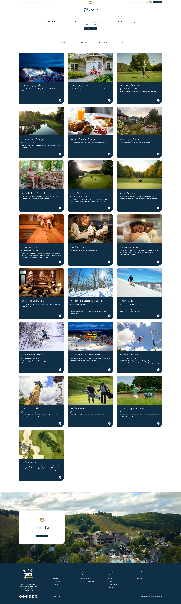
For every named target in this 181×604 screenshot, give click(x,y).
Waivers (110, 575)
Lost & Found (111, 587)
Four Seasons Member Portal (87, 581)
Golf (25, 2)
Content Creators (56, 578)
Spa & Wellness (33, 2)
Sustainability (111, 581)
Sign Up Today (42, 536)
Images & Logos (56, 581)
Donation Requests (112, 584)
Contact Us (110, 572)
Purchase (157, 2)
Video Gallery (55, 584)
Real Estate (82, 575)
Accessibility (61, 596)
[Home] (90, 3)
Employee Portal (139, 572)
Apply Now (138, 575)
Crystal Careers (139, 578)
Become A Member (85, 578)
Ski (20, 2)
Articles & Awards (56, 575)
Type (104, 39)
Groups (132, 2)
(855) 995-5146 (28, 588)
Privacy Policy (55, 596)
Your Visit (141, 2)
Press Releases (55, 572)
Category (60, 39)
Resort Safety (111, 578)
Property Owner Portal (85, 572)
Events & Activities (47, 2)
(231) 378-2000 (28, 590)
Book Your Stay (90, 28)
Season (82, 39)
